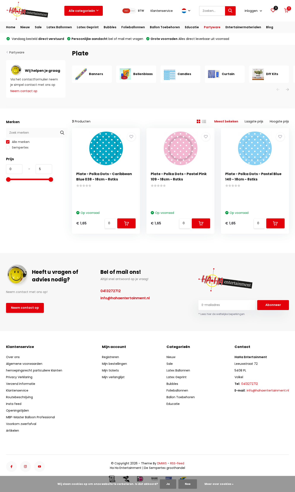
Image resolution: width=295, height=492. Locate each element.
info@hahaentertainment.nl (125, 298)
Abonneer (273, 305)
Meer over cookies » (219, 484)
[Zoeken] (230, 11)
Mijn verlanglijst (113, 377)
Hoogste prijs (279, 121)
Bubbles (110, 27)
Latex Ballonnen (59, 27)
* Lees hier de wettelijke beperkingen (221, 314)
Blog (269, 27)
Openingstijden (17, 410)
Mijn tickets (110, 370)
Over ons (13, 357)
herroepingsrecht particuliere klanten (34, 370)
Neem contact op (23, 91)
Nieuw (25, 27)
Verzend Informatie (20, 384)
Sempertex (20, 147)
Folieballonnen (133, 27)
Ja (168, 484)
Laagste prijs (254, 121)
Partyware (212, 27)
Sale (38, 27)
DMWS (162, 463)
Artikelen (12, 430)
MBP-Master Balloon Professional (30, 417)
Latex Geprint (88, 27)
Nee (187, 484)
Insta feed (13, 404)
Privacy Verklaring (19, 377)
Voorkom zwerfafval (21, 424)
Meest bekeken (226, 121)
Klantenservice (162, 11)
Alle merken (20, 142)
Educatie (192, 27)
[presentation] (277, 89)
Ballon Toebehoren (165, 27)
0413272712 (110, 290)
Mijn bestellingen (114, 364)
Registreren (110, 357)
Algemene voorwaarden (24, 364)
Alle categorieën (82, 11)
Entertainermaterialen (243, 27)
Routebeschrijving (19, 397)
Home (10, 27)
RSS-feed (177, 463)
